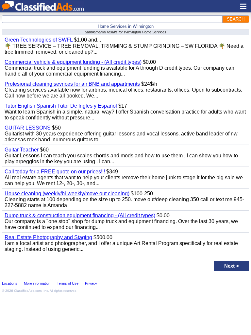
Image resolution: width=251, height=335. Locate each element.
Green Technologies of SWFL (39, 40)
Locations (9, 283)
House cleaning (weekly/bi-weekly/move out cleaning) (67, 193)
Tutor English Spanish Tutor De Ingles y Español (61, 106)
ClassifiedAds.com (28, 290)
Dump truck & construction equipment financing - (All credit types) (80, 215)
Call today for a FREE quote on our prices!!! (55, 171)
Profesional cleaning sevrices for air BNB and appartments (72, 84)
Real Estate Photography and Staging (48, 237)
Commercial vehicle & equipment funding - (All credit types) (73, 62)
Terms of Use (67, 283)
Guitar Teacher (22, 149)
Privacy (91, 283)
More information (37, 283)
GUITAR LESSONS (28, 128)
